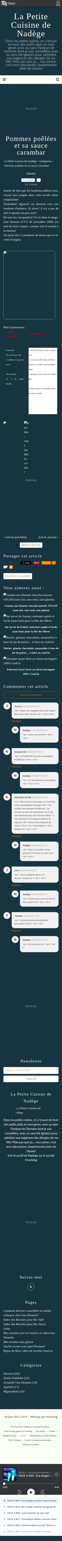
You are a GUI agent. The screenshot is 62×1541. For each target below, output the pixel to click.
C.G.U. (24, 1435)
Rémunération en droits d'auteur (43, 1435)
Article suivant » (48, 537)
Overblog (51, 1416)
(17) (11, 1387)
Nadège (33, 1155)
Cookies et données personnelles (37, 1440)
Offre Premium (14, 1440)
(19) (20, 1382)
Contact (52, 1431)
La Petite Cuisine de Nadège (31, 24)
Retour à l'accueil (31, 545)
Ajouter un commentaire (31, 695)
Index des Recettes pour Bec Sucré (24, 1324)
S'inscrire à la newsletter (17, 576)
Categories (45, 161)
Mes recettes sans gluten (18, 1342)
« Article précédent (15, 537)
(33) (16, 1378)
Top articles (40, 1431)
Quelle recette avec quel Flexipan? (24, 1346)
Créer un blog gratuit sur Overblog (18, 1431)
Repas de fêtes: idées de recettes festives (28, 1350)
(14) (13, 1391)
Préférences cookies (30, 1444)
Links (6, 1328)
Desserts (31, 174)
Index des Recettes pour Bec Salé (23, 1319)
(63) (11, 1373)
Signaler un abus (10, 1435)
